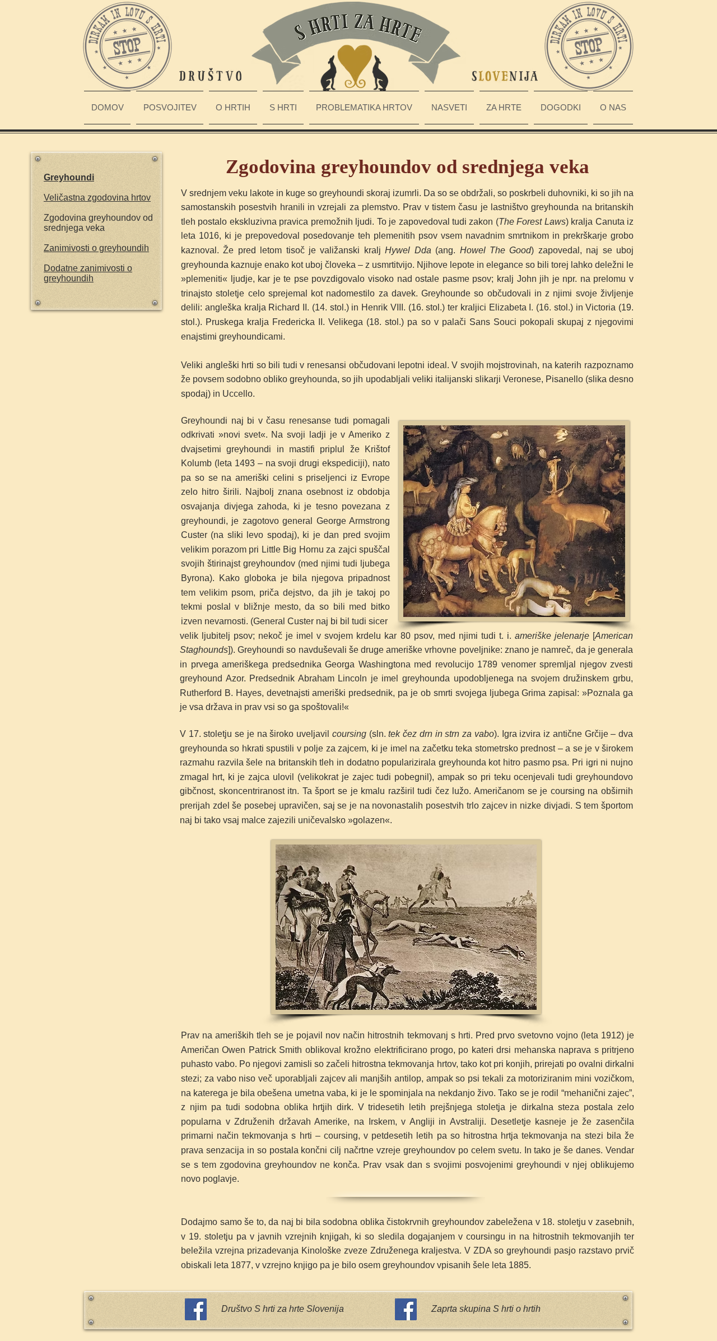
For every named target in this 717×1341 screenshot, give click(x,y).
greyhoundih (69, 278)
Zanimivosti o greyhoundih (96, 248)
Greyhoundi (69, 177)
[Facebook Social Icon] (196, 1309)
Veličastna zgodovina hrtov (97, 197)
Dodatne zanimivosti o (88, 268)
